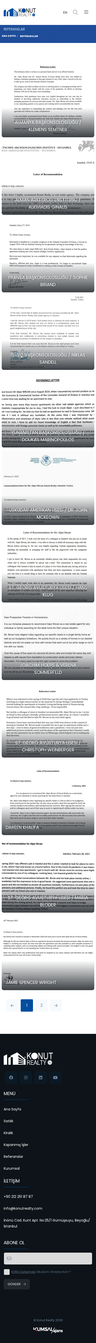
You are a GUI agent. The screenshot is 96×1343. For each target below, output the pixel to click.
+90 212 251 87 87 (18, 1196)
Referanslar (29, 36)
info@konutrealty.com (23, 1208)
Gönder (14, 1284)
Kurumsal (12, 1168)
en (65, 12)
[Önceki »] (56, 1005)
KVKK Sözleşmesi (24, 1272)
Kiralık (8, 1132)
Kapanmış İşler (16, 1144)
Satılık (8, 1121)
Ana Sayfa (9, 36)
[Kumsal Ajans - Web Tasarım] (48, 1330)
